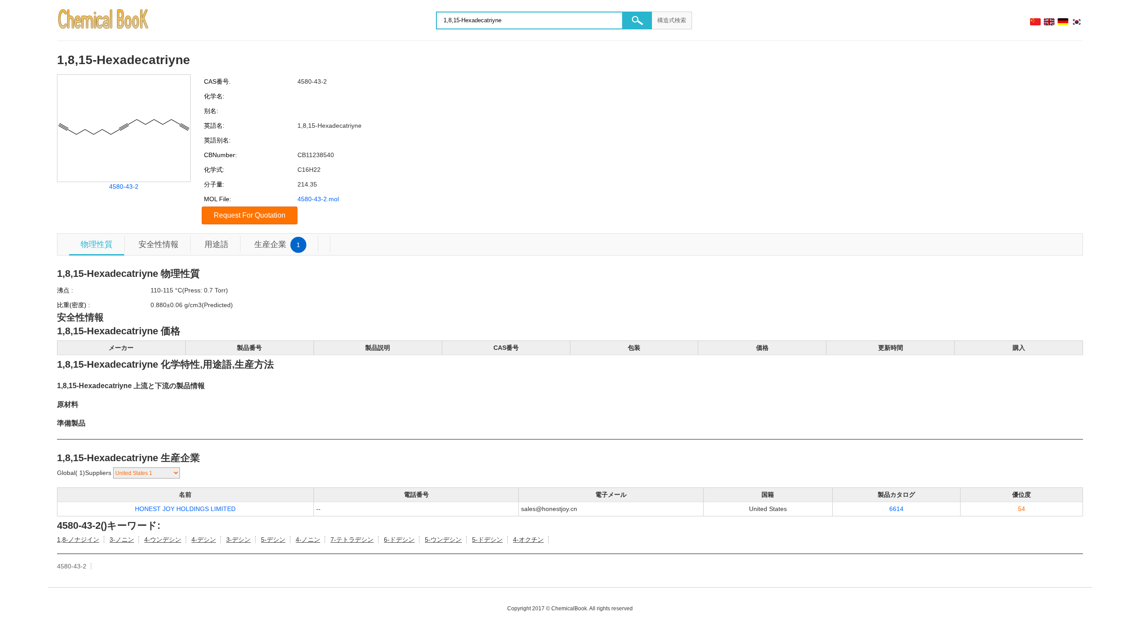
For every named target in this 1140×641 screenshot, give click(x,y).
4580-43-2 (123, 186)
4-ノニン (308, 539)
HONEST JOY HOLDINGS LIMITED (185, 508)
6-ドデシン (399, 539)
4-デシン (203, 539)
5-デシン (273, 539)
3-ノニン (122, 539)
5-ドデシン (487, 539)
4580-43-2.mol (318, 199)
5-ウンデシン (443, 539)
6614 (896, 508)
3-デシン (238, 539)
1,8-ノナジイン (78, 539)
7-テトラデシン (352, 539)
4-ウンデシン (162, 539)
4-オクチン (528, 539)
